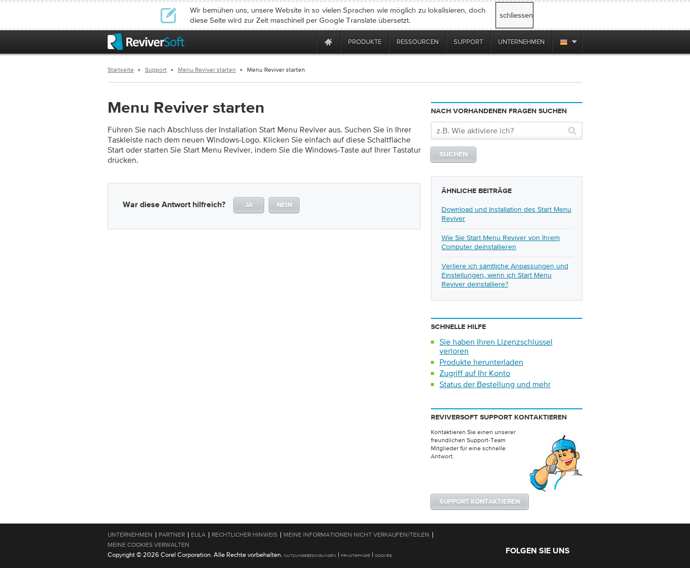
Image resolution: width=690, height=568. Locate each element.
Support (156, 69)
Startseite (121, 69)
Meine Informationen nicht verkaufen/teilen (356, 534)
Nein (284, 205)
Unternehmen (130, 534)
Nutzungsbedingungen (310, 555)
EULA (198, 534)
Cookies (383, 555)
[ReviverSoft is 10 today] (306, 41)
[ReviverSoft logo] (146, 41)
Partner (172, 534)
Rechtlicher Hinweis (244, 534)
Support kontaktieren (479, 502)
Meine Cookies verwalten (148, 544)
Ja (249, 205)
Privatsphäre (355, 555)
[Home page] (328, 41)
